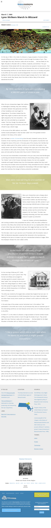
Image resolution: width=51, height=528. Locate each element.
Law (25, 483)
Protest (36, 442)
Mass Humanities (16, 501)
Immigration (12, 483)
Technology (37, 445)
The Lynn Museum (6, 401)
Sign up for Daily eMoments (42, 495)
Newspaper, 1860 (14, 25)
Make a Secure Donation (11, 510)
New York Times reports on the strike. (8, 415)
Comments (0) (45, 26)
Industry (18, 483)
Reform (32, 483)
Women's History (38, 449)
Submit (41, 512)
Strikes (36, 483)
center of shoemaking (17, 138)
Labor (35, 438)
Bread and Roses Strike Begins (25, 480)
